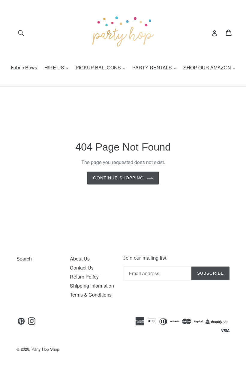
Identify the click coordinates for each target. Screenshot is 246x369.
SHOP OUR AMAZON (207, 67)
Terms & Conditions (91, 294)
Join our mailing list (144, 258)
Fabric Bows (24, 67)
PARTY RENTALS (152, 67)
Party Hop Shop (45, 349)
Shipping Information (92, 285)
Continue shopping (118, 177)
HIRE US (54, 67)
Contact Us (82, 267)
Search (24, 258)
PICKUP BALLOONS (99, 67)
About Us (80, 258)
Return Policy (84, 276)
